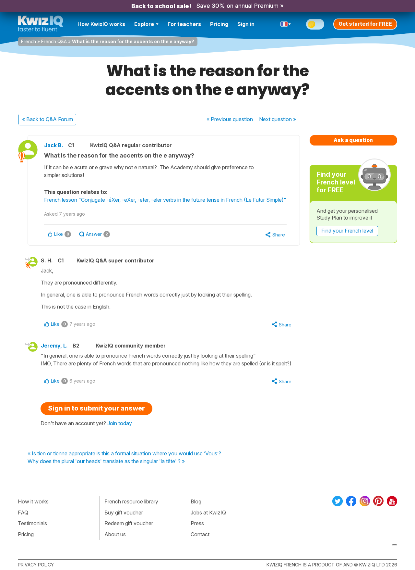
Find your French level (347, 230)
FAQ (23, 512)
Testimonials (32, 523)
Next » (277, 119)
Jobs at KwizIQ (208, 512)
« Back (47, 119)
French (28, 41)
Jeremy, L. (54, 345)
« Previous (230, 119)
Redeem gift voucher (128, 523)
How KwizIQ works (101, 24)
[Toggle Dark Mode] (315, 24)
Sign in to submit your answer (96, 408)
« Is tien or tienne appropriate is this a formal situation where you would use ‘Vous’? (124, 454)
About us (115, 534)
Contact (200, 534)
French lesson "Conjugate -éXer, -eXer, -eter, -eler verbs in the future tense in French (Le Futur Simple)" (165, 199)
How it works (33, 501)
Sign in (246, 24)
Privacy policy (36, 564)
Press (197, 523)
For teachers (184, 24)
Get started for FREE (365, 23)
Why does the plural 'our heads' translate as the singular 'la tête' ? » (106, 461)
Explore (144, 24)
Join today (119, 423)
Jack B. (53, 145)
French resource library (131, 501)
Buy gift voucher (123, 512)
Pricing (219, 24)
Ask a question (353, 140)
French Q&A (54, 41)
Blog (196, 501)
